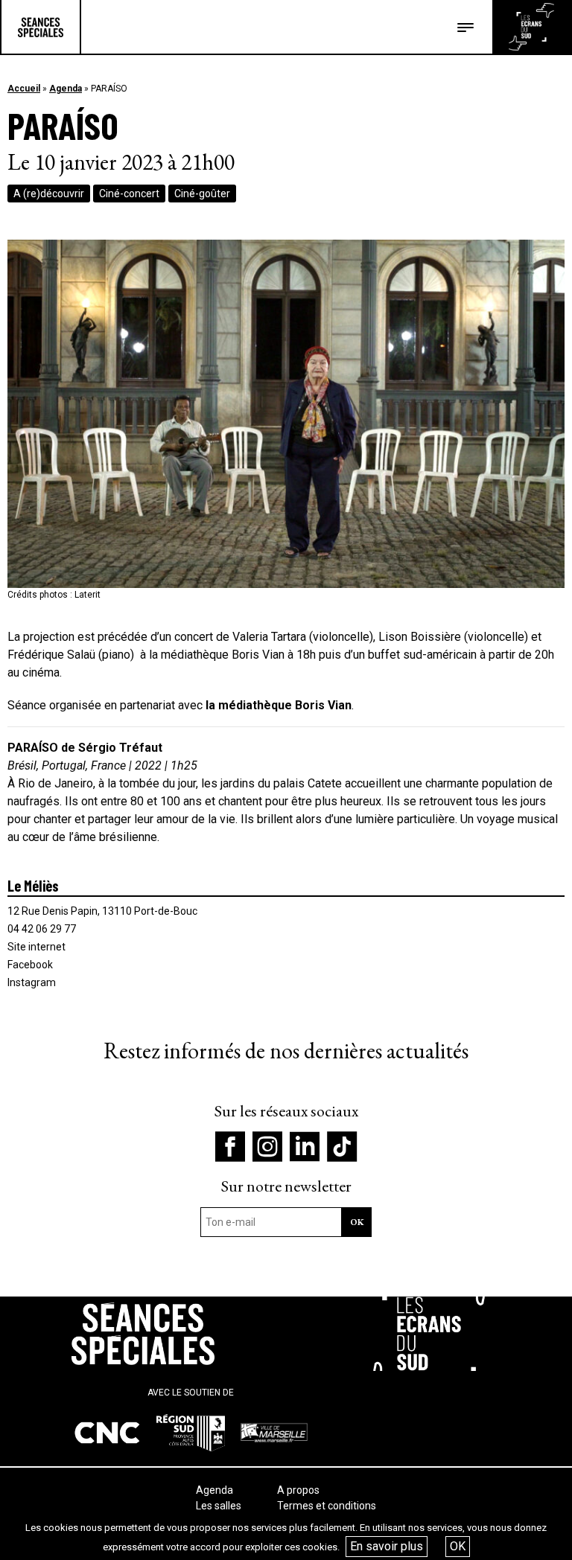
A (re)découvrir (48, 193)
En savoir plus (386, 1546)
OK (457, 1546)
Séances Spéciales (40, 27)
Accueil (23, 88)
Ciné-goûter (202, 193)
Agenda (65, 88)
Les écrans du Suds (531, 27)
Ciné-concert (129, 193)
